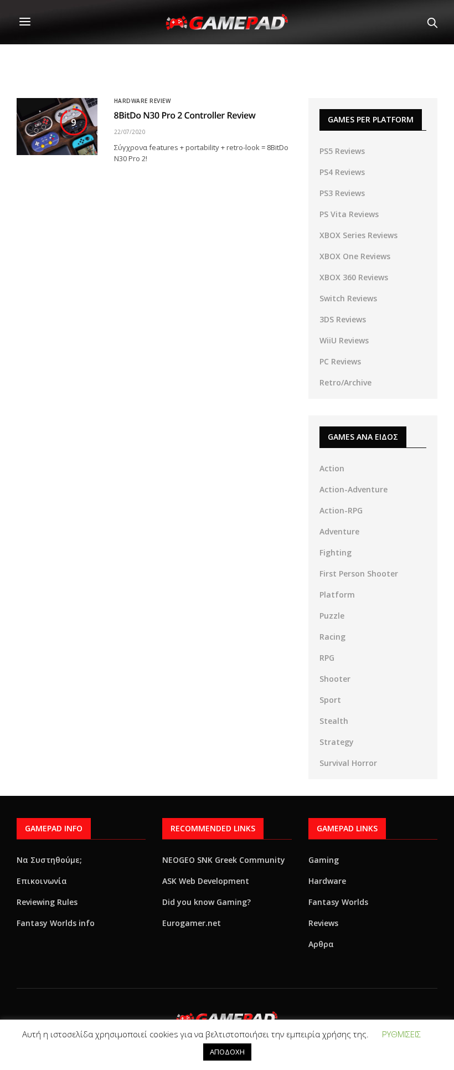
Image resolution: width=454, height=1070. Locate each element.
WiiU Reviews (344, 340)
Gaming (323, 860)
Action (331, 468)
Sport (330, 700)
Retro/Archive (345, 382)
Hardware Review (142, 101)
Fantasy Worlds (338, 902)
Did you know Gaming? (206, 902)
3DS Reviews (342, 319)
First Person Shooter (358, 573)
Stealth (333, 721)
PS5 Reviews (342, 151)
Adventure (339, 531)
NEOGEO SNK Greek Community (223, 860)
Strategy (336, 742)
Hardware (327, 881)
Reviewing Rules (47, 902)
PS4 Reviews (342, 172)
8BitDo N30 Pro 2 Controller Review (185, 115)
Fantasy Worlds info (56, 923)
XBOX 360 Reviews (353, 277)
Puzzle (331, 615)
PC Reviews (340, 361)
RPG (326, 657)
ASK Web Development (205, 881)
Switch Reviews (348, 298)
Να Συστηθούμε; (49, 860)
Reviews (323, 923)
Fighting (335, 552)
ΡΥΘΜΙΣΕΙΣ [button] (401, 1034)
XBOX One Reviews (354, 256)
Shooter (334, 678)
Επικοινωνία (42, 881)
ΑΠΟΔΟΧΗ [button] (227, 1052)
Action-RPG (341, 510)
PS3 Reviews (342, 193)
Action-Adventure (353, 489)
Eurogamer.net (191, 923)
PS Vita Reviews (349, 214)
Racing (332, 636)
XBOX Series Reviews (358, 235)
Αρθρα (321, 944)
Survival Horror (348, 763)
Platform (337, 594)
